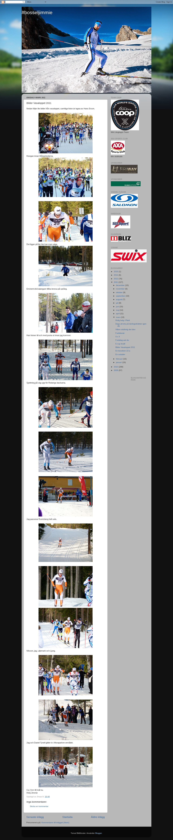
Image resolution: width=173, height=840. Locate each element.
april (118, 314)
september (121, 296)
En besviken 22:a (122, 351)
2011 (116, 282)
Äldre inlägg (98, 817)
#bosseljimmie (37, 12)
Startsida (67, 817)
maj (118, 310)
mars (118, 317)
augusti (119, 299)
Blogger (98, 833)
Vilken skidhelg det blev (125, 330)
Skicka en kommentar (39, 806)
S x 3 (117, 337)
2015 (116, 272)
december (120, 285)
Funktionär (120, 333)
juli (117, 303)
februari (119, 359)
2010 (116, 367)
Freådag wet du (122, 340)
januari (119, 362)
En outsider (120, 354)
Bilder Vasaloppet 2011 (125, 347)
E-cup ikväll (120, 344)
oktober (119, 292)
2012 (116, 279)
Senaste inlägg (35, 817)
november (120, 289)
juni (117, 307)
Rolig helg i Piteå (122, 320)
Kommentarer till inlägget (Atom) (55, 823)
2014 (116, 275)
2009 (116, 370)
